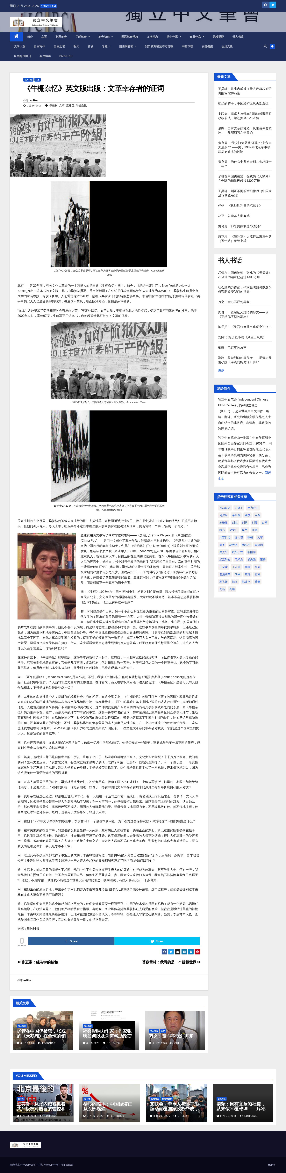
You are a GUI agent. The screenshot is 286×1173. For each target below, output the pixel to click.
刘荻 (244, 522)
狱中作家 (173, 36)
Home (271, 1164)
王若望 (236, 566)
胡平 (237, 574)
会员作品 (196, 36)
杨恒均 (246, 544)
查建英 (70, 105)
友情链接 (207, 46)
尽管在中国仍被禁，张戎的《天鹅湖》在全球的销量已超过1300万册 (41, 1036)
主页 (44, 36)
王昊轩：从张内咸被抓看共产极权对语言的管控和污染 (41, 1108)
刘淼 (235, 522)
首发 (90, 46)
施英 (222, 544)
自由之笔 (59, 46)
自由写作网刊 (22, 56)
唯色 (222, 530)
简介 (30, 36)
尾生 (244, 530)
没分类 (21, 1099)
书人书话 (238, 36)
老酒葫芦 (224, 574)
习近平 (239, 507)
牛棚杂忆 (81, 105)
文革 (37, 80)
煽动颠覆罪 (167, 1099)
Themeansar (66, 1164)
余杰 (247, 515)
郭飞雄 (223, 581)
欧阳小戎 (237, 552)
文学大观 (19, 46)
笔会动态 (104, 36)
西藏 (257, 574)
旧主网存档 (126, 46)
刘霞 (254, 522)
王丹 (263, 559)
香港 (257, 581)
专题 (105, 46)
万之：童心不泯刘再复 (171, 1036)
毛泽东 (239, 559)
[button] (265, 46)
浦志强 (251, 559)
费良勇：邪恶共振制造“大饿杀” (239, 226)
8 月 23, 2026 (28, 1116)
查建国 (259, 544)
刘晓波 (223, 522)
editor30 (48, 1043)
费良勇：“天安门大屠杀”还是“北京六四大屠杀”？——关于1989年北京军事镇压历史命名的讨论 (245, 147)
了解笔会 (81, 36)
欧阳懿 (251, 552)
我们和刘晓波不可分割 (159, 46)
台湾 (264, 522)
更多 (221, 370)
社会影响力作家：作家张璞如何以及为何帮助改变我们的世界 (107, 1036)
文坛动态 (152, 36)
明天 (76, 46)
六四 (257, 515)
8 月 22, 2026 (95, 1116)
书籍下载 (187, 46)
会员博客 (45, 56)
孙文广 (233, 530)
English (66, 56)
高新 (222, 589)
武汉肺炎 (224, 559)
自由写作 (39, 46)
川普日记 (224, 537)
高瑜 (232, 589)
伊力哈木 (252, 507)
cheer (179, 1043)
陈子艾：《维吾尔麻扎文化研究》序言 (245, 327)
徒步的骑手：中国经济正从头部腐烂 (243, 103)
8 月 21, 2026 (162, 1116)
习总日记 (224, 507)
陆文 (235, 581)
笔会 (257, 566)
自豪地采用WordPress (23, 1164)
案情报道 (155, 1099)
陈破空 (246, 581)
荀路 (247, 574)
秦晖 (247, 566)
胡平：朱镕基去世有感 (234, 216)
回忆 (163, 1031)
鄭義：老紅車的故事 (232, 347)
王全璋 (223, 566)
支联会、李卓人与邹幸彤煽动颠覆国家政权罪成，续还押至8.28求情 (174, 1108)
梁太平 (223, 552)
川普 (254, 530)
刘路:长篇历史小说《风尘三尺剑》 (242, 337)
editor (34, 100)
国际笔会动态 (129, 36)
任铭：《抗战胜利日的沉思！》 (240, 205)
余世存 (236, 515)
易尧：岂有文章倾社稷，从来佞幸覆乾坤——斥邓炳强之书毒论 (241, 1108)
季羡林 (53, 105)
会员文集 (227, 46)
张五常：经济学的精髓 (39, 962)
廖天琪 (239, 537)
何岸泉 (223, 515)
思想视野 (218, 36)
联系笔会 (61, 36)
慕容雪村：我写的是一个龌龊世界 (169, 962)
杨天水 (233, 544)
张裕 (250, 537)
